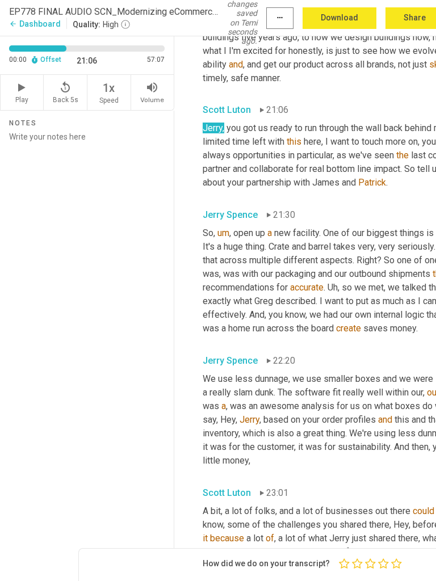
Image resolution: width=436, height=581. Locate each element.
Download (339, 17)
